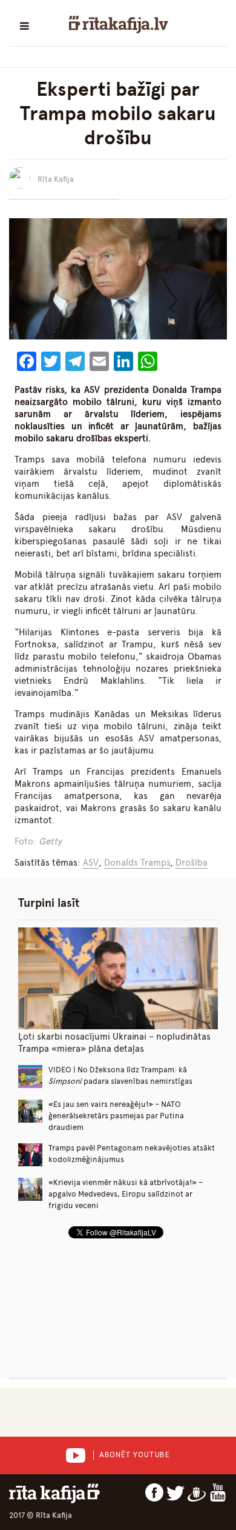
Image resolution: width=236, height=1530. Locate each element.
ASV (91, 862)
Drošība (191, 862)
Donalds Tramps (137, 862)
